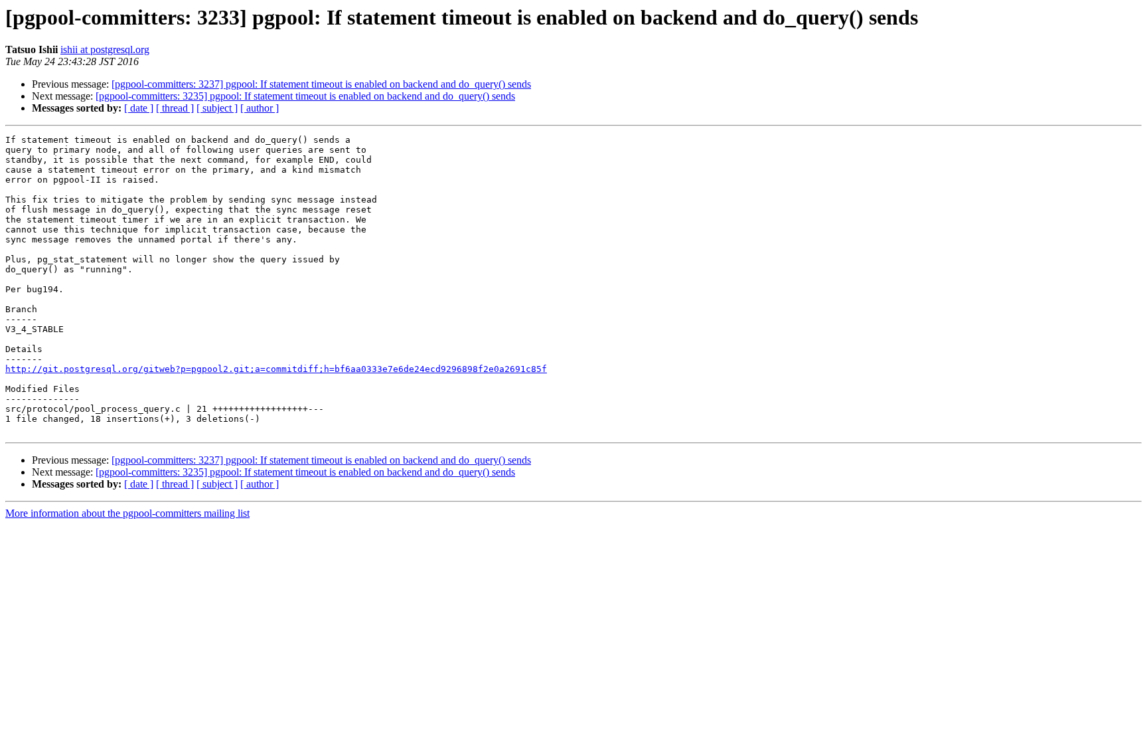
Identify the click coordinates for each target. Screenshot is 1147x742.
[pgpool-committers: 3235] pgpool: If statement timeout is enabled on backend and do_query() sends (305, 96)
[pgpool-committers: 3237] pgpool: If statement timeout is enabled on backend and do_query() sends (321, 84)
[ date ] (138, 108)
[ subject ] (217, 108)
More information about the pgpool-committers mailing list (127, 513)
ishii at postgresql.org (104, 49)
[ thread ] (175, 108)
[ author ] (259, 108)
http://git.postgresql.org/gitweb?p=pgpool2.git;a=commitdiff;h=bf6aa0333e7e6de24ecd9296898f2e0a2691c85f (276, 369)
